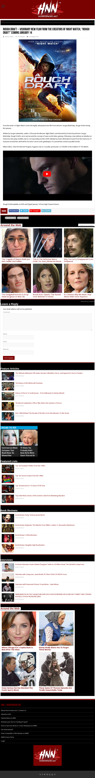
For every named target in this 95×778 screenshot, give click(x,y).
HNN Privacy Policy (7, 737)
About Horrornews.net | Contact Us (13, 710)
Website (6, 349)
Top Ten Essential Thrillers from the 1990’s (30, 466)
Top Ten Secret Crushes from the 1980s (29, 476)
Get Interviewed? (7, 729)
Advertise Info (6, 714)
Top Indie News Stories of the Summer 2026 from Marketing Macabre (40, 496)
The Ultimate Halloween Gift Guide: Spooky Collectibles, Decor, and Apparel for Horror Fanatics (49, 373)
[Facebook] (42, 774)
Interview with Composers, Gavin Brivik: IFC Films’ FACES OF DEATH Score (41, 574)
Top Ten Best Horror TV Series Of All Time (30, 486)
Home (2, 21)
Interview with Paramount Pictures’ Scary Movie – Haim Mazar (37, 584)
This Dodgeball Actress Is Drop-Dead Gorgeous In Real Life (15, 295)
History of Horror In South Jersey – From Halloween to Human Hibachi (39, 393)
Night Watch (10, 218)
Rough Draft (23, 218)
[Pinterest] (47, 774)
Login (3, 741)
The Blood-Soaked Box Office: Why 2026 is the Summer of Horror (38, 403)
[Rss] (40, 774)
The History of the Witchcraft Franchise (29, 383)
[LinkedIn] (50, 774)
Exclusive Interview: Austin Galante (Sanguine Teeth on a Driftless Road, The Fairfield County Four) (49, 564)
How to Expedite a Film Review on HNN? (15, 733)
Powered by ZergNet (88, 301)
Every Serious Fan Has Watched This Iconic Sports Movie (17, 689)
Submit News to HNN (8, 718)
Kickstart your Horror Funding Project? (14, 722)
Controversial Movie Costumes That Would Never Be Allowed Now (10, 451)
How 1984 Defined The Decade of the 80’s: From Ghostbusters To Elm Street (42, 413)
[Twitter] (45, 774)
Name (5, 334)
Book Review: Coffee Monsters (26, 535)
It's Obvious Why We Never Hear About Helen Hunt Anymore (78, 295)
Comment (6, 312)
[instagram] (55, 774)
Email (5, 342)
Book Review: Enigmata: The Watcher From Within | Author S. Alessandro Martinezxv (45, 525)
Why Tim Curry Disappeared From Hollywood (78, 260)
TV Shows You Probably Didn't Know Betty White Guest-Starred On (27, 451)
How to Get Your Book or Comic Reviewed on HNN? (19, 726)
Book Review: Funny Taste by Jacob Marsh (30, 515)
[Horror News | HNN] (47, 9)
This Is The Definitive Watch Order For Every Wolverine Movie (47, 260)
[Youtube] (52, 774)
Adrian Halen (9, 36)
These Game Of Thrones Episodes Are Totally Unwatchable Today (55, 689)
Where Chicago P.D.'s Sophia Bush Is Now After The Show (17, 649)
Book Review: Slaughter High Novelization (30, 545)
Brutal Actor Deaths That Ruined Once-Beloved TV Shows (47, 295)
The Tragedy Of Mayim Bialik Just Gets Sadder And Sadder (16, 260)
